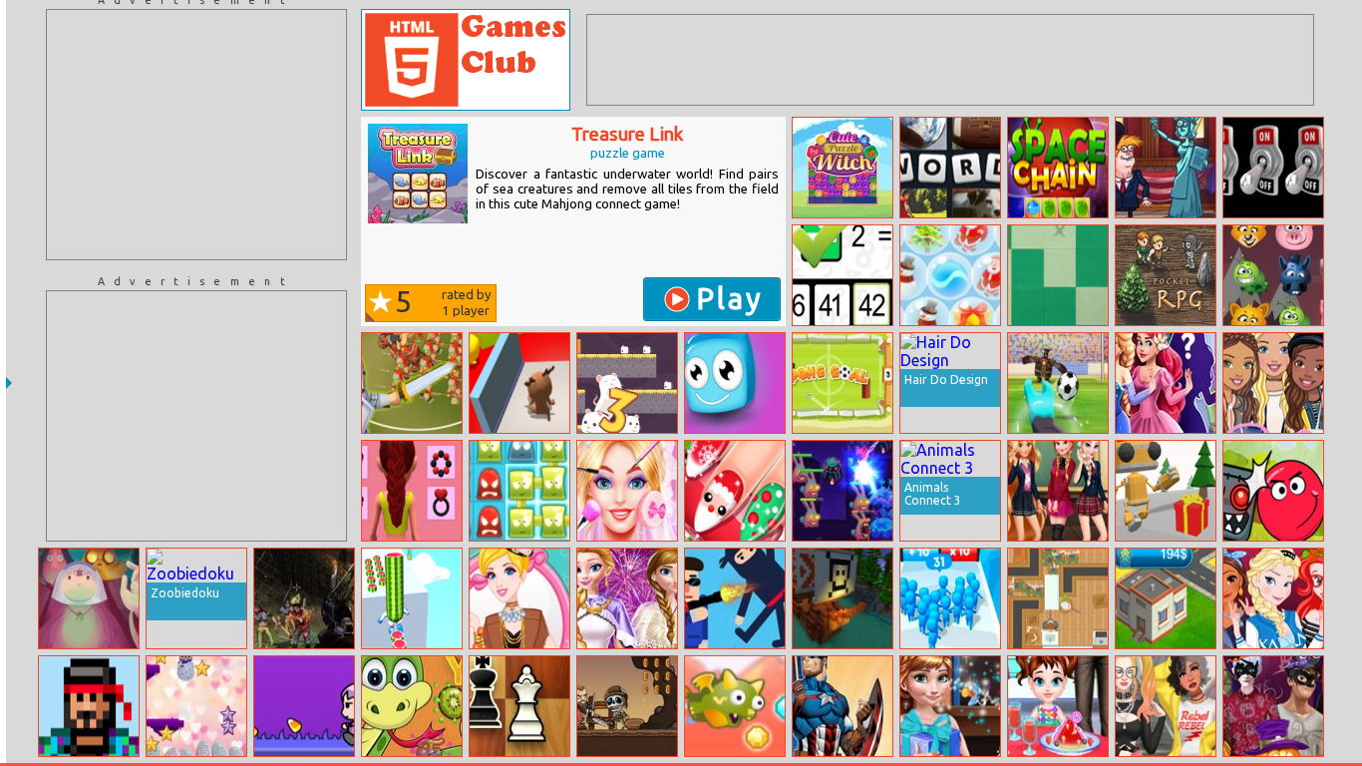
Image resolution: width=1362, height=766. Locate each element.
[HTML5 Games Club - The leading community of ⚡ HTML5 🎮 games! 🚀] (465, 60)
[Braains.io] (1058, 598)
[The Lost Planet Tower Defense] (842, 491)
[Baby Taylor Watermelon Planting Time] (1058, 706)
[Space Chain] (1058, 167)
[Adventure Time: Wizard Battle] (89, 598)
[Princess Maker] (1165, 383)
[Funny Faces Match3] (1273, 275)
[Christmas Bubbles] (950, 275)
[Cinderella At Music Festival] (519, 598)
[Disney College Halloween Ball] (1273, 706)
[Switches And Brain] (1273, 167)
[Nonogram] (1058, 275)
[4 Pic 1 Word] (950, 167)
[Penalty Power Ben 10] (1058, 383)
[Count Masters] (950, 598)
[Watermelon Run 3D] (412, 598)
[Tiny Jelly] (519, 491)
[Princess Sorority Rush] (1273, 598)
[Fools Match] (735, 383)
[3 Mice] (627, 383)
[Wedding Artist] (627, 491)
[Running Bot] (1165, 491)
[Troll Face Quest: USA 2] (1165, 167)
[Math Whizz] (842, 275)
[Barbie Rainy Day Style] (1273, 383)
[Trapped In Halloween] (304, 706)
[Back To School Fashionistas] (1058, 491)
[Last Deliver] (89, 706)
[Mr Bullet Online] (735, 598)
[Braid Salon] (412, 491)
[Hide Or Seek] (519, 383)
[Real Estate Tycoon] (1165, 598)
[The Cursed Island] (842, 598)
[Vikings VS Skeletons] (627, 706)
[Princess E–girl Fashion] (1165, 706)
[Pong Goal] (842, 383)
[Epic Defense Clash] (412, 383)
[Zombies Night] (304, 598)
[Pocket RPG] (1165, 275)
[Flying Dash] (735, 706)
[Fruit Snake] (412, 706)
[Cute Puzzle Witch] (842, 167)
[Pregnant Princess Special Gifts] (950, 706)
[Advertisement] (196, 134)
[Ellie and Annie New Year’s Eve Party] (627, 598)
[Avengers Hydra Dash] (842, 706)
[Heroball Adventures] (1273, 491)
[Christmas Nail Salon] (735, 491)
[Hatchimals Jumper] (196, 706)
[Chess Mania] (519, 706)
